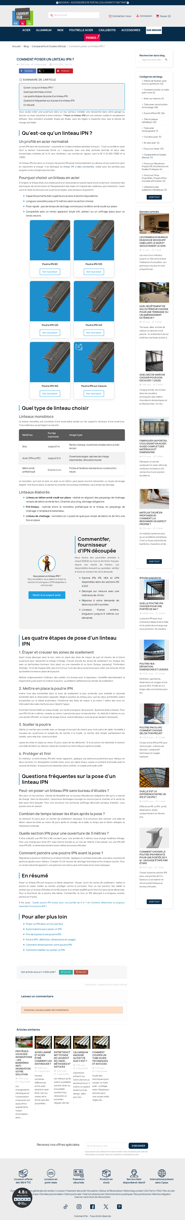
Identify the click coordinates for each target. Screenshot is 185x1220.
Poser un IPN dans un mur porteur (44, 923)
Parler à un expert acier (47, 595)
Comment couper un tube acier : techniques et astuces (100, 1058)
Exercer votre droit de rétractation (92, 1197)
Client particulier (73, 1194)
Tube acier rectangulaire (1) (150, 129)
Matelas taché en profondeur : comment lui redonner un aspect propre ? (152, 518)
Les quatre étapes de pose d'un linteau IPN (46, 96)
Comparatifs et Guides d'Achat (112, 984)
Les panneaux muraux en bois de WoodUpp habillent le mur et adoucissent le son (153, 241)
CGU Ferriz (150, 1190)
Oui (67, 972)
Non (82, 972)
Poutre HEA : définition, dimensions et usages (153, 666)
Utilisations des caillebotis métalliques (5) (154, 188)
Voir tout (154, 197)
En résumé (29, 105)
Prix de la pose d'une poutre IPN (43, 934)
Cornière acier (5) (152, 136)
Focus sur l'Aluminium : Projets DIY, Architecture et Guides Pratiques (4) (155, 166)
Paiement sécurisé (76, 1190)
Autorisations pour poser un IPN (44, 929)
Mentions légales (161, 1194)
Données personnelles (51, 1194)
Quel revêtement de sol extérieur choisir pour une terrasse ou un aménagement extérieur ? (153, 312)
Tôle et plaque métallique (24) (150, 120)
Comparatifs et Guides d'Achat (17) (154, 156)
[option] (24, 1082)
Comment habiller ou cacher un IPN (45, 950)
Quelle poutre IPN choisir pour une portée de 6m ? (151, 606)
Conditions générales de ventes (37, 1190)
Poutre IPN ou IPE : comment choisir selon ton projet (151, 730)
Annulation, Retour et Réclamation (104, 1190)
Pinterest (65, 71)
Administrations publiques (119, 1194)
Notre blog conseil (133, 1190)
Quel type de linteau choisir (38, 91)
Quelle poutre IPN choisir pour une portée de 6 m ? (60, 902)
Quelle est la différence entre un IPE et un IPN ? (152, 794)
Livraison (60, 1190)
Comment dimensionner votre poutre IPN (49, 944)
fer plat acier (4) (152, 142)
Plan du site (169, 1190)
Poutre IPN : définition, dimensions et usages (51, 939)
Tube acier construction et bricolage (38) (155, 106)
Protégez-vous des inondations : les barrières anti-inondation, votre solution (23, 1063)
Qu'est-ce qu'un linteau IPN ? (38, 87)
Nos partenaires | (143, 1194)
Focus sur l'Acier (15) (154, 148)
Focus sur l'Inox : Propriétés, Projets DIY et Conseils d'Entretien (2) (154, 178)
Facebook (29, 71)
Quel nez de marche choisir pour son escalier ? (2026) (152, 377)
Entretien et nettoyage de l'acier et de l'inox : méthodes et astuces (62, 1059)
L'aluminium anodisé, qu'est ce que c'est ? (80, 1057)
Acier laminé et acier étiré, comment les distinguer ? (43, 1058)
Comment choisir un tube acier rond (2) (155, 91)
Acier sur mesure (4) (154, 98)
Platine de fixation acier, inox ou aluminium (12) (154, 82)
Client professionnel (93, 1194)
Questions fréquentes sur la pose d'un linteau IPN (49, 100)
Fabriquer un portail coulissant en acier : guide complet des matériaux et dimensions (153, 446)
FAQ (159, 1190)
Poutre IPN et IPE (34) (154, 113)
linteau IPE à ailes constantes (78, 166)
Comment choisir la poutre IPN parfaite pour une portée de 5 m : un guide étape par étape (153, 857)
